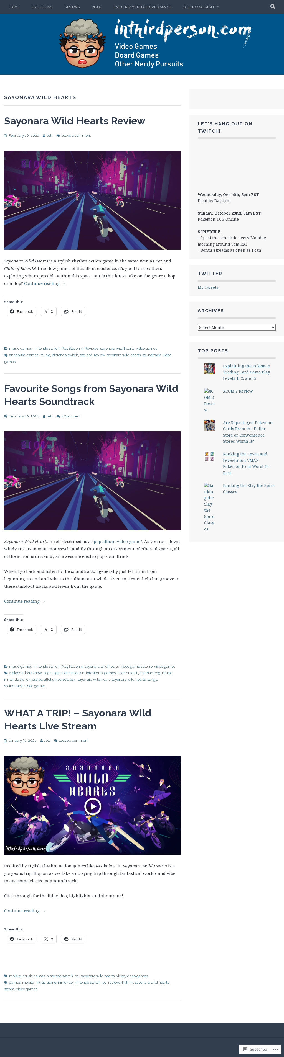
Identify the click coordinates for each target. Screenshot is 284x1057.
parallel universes (53, 679)
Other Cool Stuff (199, 7)
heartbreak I (127, 673)
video (120, 976)
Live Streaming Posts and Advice (142, 7)
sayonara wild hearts (117, 348)
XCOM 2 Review (238, 391)
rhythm (127, 982)
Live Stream (42, 7)
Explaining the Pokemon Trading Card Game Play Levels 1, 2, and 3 (246, 372)
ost (82, 355)
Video (96, 7)
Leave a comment (76, 135)
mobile (15, 976)
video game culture (136, 666)
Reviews (72, 7)
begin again (53, 673)
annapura (17, 355)
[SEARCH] (273, 7)
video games (146, 348)
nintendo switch (46, 348)
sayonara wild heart (93, 679)
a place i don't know (25, 673)
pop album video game (117, 541)
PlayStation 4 (72, 348)
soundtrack (151, 355)
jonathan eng (149, 673)
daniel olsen (74, 673)
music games (20, 348)
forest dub (94, 673)
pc (77, 976)
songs (152, 679)
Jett (49, 135)
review (99, 355)
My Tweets (208, 287)
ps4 (89, 355)
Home (14, 7)
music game (46, 982)
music (45, 355)
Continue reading (44, 283)
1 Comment (70, 416)
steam (9, 989)
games (32, 355)
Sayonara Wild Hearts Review (74, 121)
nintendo (65, 982)
